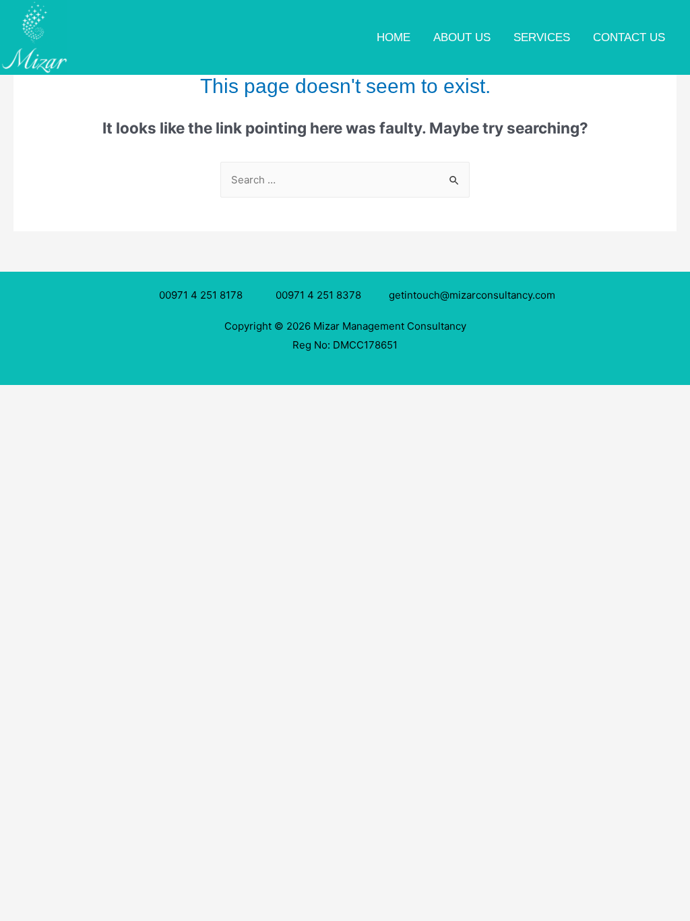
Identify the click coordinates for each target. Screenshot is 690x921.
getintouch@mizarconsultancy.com (472, 295)
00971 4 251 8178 (203, 295)
